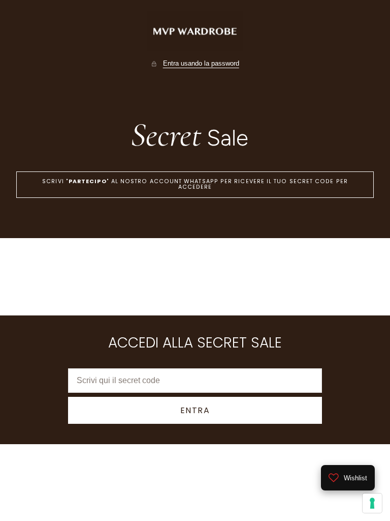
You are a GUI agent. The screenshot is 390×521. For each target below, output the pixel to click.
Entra (195, 410)
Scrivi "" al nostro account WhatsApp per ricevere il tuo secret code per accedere (195, 184)
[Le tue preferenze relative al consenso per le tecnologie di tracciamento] (372, 503)
